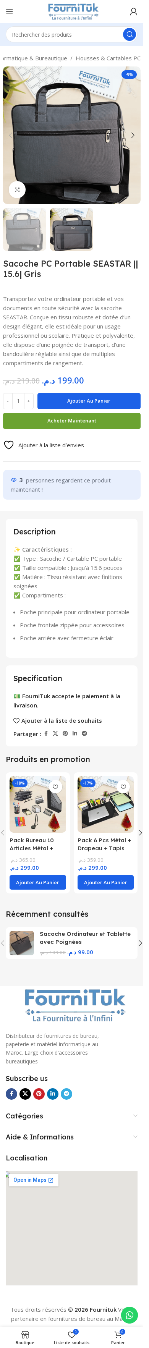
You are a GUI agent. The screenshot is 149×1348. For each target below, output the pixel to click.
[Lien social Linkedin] (74, 733)
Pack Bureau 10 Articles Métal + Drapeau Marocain (36, 848)
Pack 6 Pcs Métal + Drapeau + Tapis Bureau (104, 848)
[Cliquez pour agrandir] (17, 189)
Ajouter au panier (88, 400)
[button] (10, 135)
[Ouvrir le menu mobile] (9, 11)
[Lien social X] (55, 733)
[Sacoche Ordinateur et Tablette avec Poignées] (22, 943)
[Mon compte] (133, 11)
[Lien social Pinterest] (65, 733)
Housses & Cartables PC (108, 58)
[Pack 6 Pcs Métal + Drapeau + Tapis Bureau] (106, 804)
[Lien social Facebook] (45, 733)
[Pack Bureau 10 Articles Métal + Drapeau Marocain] (38, 804)
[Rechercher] (129, 34)
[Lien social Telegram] (84, 733)
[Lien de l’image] (72, 1004)
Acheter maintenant (71, 420)
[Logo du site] (71, 11)
